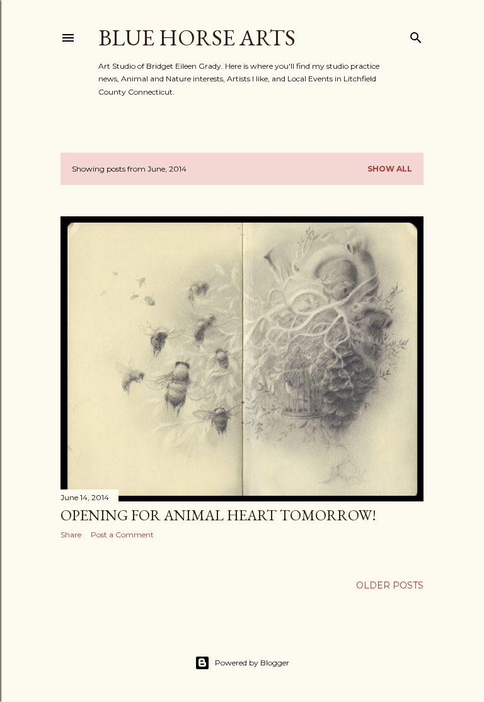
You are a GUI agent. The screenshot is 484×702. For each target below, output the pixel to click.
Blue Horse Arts (197, 37)
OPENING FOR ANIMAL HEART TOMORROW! (218, 515)
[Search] (416, 35)
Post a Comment (122, 534)
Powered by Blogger (252, 662)
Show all (389, 168)
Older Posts (390, 585)
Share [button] (70, 534)
